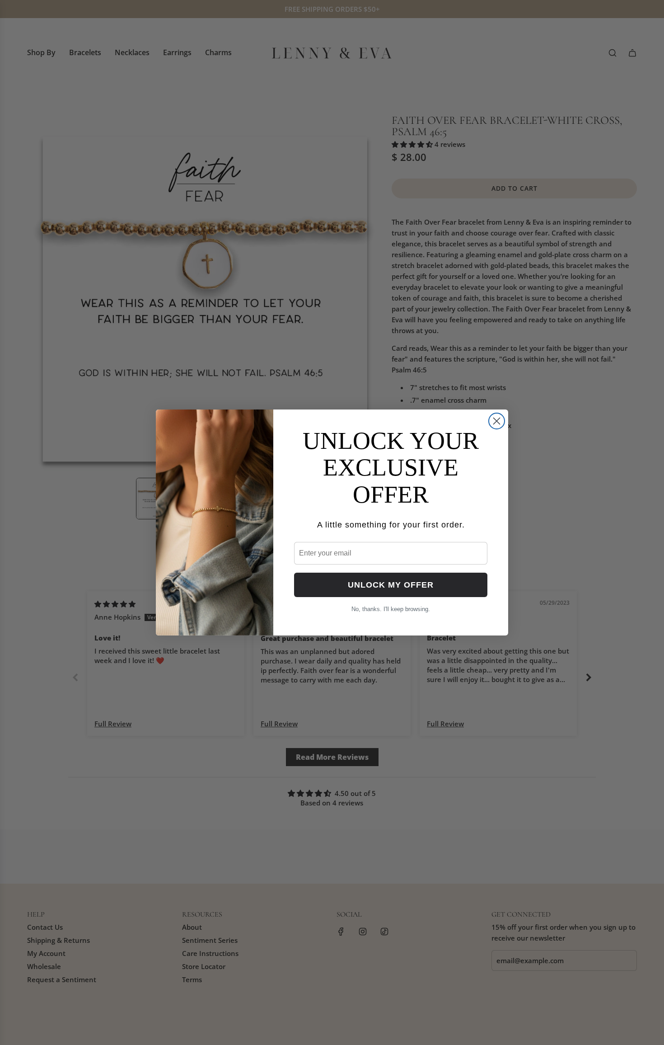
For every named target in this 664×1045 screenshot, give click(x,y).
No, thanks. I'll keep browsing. (390, 609)
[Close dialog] (497, 421)
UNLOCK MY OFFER (391, 584)
